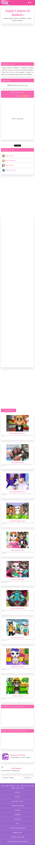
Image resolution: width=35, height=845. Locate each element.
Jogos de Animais (10, 160)
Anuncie (17, 792)
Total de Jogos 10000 (17, 837)
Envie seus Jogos (17, 801)
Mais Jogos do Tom (17, 92)
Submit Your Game (17, 805)
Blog (17, 823)
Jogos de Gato (9, 165)
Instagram (17, 819)
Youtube (17, 810)
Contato (17, 796)
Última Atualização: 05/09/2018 (17, 841)
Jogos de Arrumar (10, 170)
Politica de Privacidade (17, 828)
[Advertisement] (17, 43)
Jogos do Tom (9, 156)
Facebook (17, 814)
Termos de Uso (17, 832)
